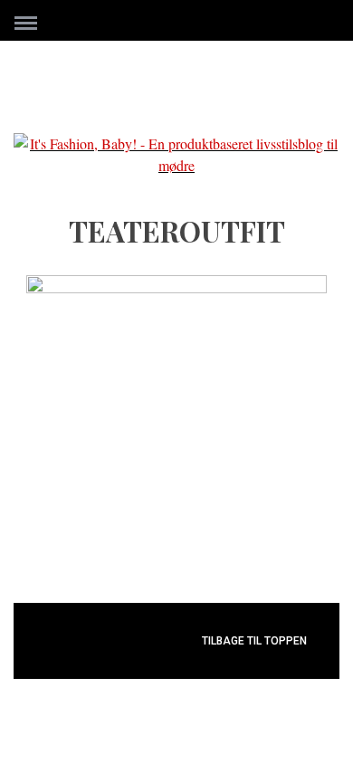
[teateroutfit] (176, 287)
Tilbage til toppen (256, 641)
